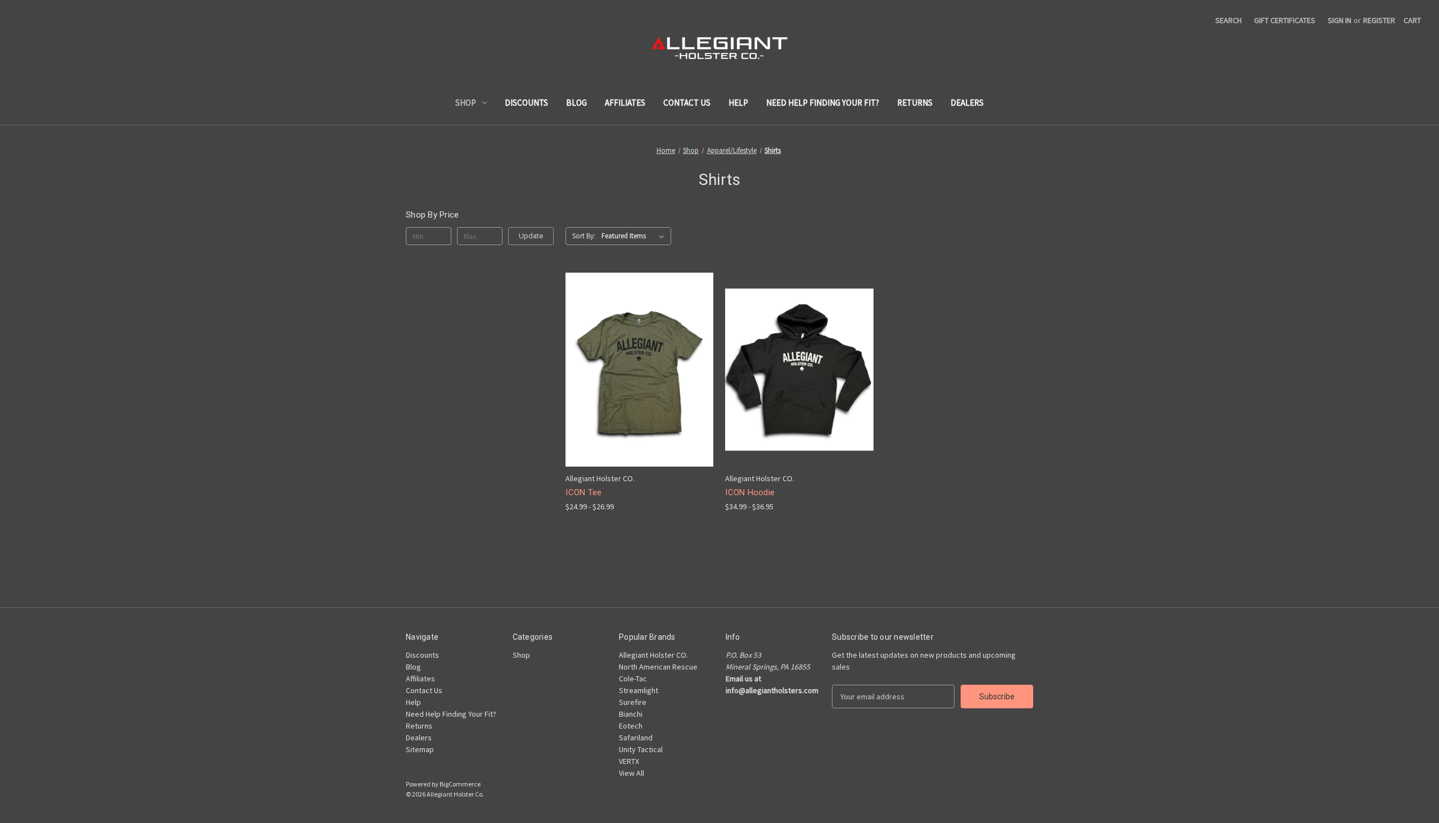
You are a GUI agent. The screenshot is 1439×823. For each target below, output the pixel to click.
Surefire (632, 702)
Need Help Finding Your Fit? (822, 102)
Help (738, 102)
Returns (915, 102)
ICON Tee (583, 492)
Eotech (630, 726)
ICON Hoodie (750, 492)
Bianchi (630, 714)
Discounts (526, 102)
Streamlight (638, 690)
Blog (576, 102)
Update (531, 236)
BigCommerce (460, 784)
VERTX (629, 761)
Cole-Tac (633, 678)
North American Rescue (658, 667)
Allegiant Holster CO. (653, 655)
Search (1228, 20)
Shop (465, 102)
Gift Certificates (1284, 20)
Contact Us (687, 102)
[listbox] (635, 236)
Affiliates (625, 102)
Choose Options (639, 389)
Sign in (1339, 20)
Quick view (630, 349)
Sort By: (583, 236)
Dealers (967, 102)
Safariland (636, 737)
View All (631, 773)
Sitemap (420, 749)
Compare (635, 370)
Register (1379, 20)
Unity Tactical (641, 749)
